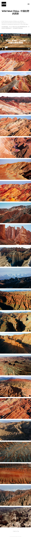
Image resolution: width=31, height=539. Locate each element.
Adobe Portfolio (18, 536)
